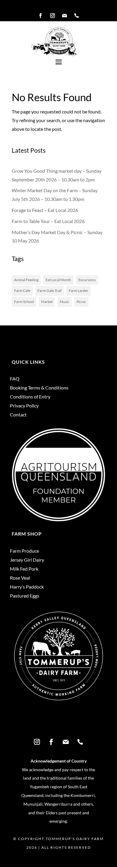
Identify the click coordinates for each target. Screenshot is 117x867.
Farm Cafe (22, 290)
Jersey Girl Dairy (27, 560)
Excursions (87, 280)
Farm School (24, 301)
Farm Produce (24, 551)
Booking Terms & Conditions (39, 388)
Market (46, 301)
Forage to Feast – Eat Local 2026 (45, 210)
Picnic (81, 301)
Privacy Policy (24, 406)
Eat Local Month (58, 280)
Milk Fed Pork (24, 569)
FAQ (15, 379)
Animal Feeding (26, 280)
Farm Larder (78, 290)
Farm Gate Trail (50, 290)
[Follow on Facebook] (40, 15)
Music (64, 301)
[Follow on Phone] (76, 15)
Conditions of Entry (30, 397)
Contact (18, 415)
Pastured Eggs (24, 596)
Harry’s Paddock (27, 587)
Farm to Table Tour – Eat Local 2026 (48, 221)
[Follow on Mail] (64, 15)
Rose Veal (20, 578)
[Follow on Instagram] (52, 15)
